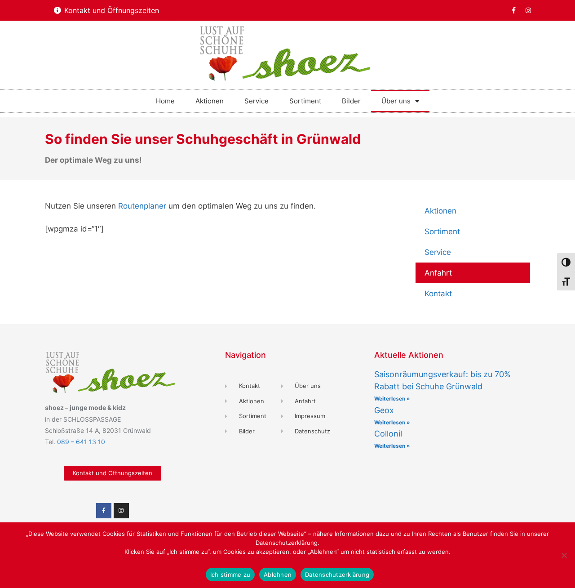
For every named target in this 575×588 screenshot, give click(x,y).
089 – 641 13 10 (81, 441)
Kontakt (438, 293)
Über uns (396, 101)
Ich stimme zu (230, 574)
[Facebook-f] (513, 10)
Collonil (388, 433)
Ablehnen (278, 574)
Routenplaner (142, 205)
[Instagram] (528, 10)
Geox (384, 410)
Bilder (351, 101)
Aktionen (209, 101)
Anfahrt (438, 272)
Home (165, 101)
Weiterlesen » (392, 398)
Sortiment (305, 101)
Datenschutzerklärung (337, 574)
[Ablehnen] (563, 555)
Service (256, 101)
